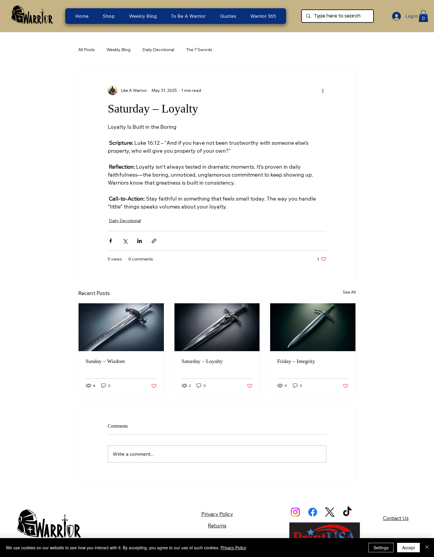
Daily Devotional (158, 49)
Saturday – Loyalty (202, 361)
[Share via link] (154, 241)
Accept (408, 548)
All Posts (86, 49)
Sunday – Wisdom (105, 361)
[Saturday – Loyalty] (217, 327)
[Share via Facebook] (110, 241)
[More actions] (322, 90)
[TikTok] (347, 512)
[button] (188, 16)
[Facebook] (313, 512)
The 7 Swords (199, 49)
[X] (330, 512)
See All (349, 292)
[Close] (426, 547)
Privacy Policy (217, 514)
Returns (217, 525)
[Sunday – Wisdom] (121, 327)
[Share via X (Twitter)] (125, 241)
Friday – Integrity (296, 361)
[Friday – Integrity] (312, 327)
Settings (381, 548)
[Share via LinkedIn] (139, 241)
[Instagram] (295, 512)
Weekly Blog (118, 49)
